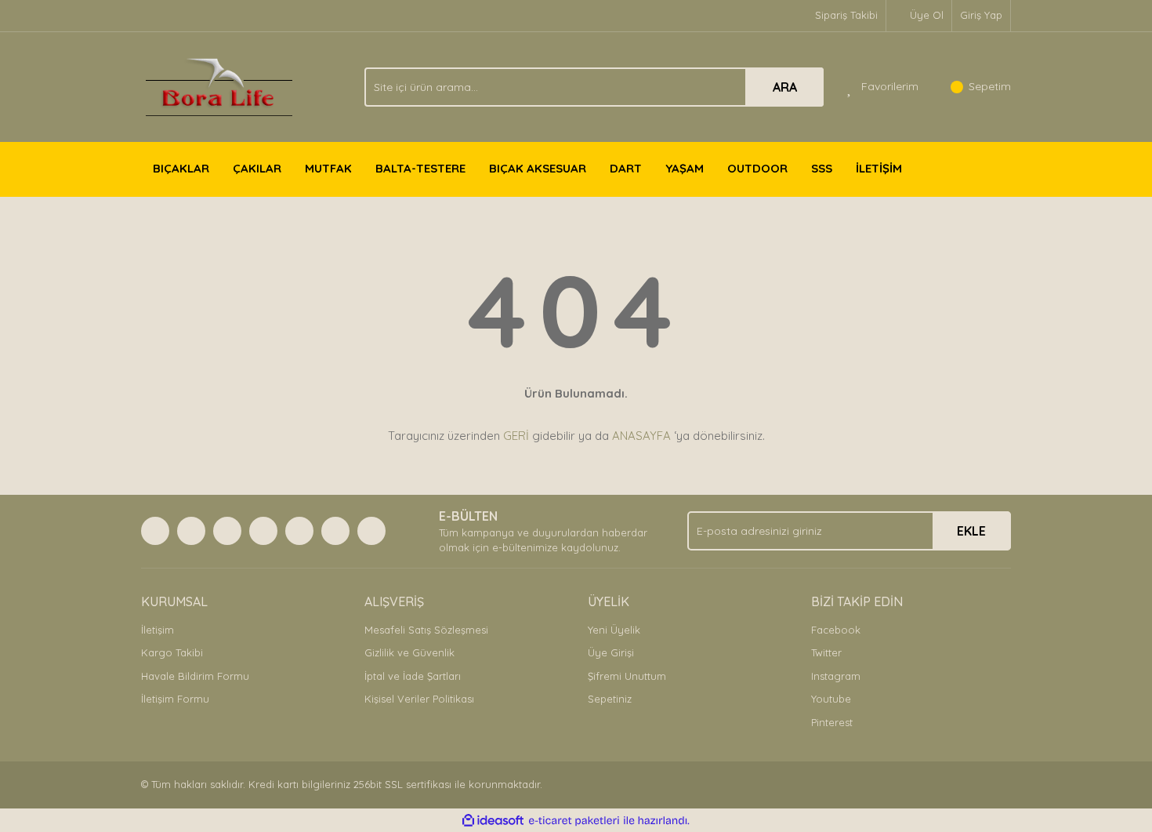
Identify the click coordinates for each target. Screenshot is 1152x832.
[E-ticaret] (574, 821)
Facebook (835, 629)
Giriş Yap (981, 15)
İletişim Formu (175, 698)
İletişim (157, 629)
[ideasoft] (493, 821)
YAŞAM (684, 168)
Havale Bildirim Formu (195, 676)
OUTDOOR (757, 168)
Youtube (831, 698)
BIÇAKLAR (181, 168)
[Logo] (219, 85)
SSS (821, 168)
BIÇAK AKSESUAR (537, 168)
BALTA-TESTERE (420, 168)
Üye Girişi (611, 652)
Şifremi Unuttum (627, 676)
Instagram (835, 676)
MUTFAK (328, 168)
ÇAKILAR (257, 168)
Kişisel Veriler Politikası (419, 698)
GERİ (516, 435)
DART (626, 168)
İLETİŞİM (879, 168)
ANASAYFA (641, 435)
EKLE (971, 531)
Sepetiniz (610, 698)
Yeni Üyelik (614, 629)
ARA (785, 87)
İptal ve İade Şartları (412, 676)
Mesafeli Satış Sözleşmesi (426, 629)
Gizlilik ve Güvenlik (409, 652)
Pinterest (832, 722)
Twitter (826, 652)
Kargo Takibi (172, 652)
